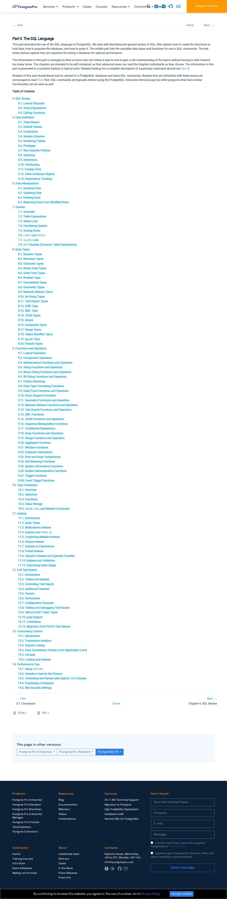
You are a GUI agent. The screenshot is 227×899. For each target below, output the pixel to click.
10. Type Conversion (25, 485)
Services (49, 6)
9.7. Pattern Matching (31, 381)
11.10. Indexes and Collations (36, 560)
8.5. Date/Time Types (31, 273)
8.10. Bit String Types (31, 296)
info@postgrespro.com (119, 862)
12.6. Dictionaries (29, 598)
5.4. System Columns (31, 136)
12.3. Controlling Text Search (36, 584)
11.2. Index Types (29, 523)
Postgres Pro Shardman (27, 809)
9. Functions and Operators (29, 348)
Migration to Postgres (118, 805)
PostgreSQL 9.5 (108, 751)
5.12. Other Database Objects (36, 174)
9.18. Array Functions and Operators (40, 433)
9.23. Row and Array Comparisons (39, 457)
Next (207, 25)
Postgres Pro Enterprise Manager (27, 816)
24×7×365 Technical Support (122, 800)
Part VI (185, 68)
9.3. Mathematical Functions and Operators (45, 362)
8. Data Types (21, 249)
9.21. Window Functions (33, 447)
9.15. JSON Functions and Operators (41, 419)
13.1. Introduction (29, 636)
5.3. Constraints (28, 131)
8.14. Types (29, 315)
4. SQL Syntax (21, 98)
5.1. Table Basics (28, 122)
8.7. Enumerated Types (32, 282)
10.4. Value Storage (30, 504)
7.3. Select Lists (28, 221)
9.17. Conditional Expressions (36, 428)
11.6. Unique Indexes (31, 541)
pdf (44, 713)
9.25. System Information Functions (40, 466)
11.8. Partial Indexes (30, 551)
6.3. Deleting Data (29, 197)
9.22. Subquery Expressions (35, 452)
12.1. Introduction (29, 574)
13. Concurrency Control (27, 631)
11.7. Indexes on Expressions (36, 546)
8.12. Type (28, 306)
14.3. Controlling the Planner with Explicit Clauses (52, 678)
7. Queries (18, 207)
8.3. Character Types (31, 263)
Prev (20, 25)
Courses (101, 6)
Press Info (65, 877)
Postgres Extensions (25, 832)
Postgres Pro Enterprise (36, 751)
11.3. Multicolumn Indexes (34, 527)
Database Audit (114, 814)
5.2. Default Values (30, 126)
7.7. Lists (28, 240)
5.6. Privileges (26, 145)
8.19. (29, 339)
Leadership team (69, 854)
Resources (120, 6)
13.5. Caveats (26, 654)
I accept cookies (181, 894)
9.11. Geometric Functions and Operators (43, 400)
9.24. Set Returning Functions (36, 461)
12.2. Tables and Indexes (33, 579)
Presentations (67, 819)
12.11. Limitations (29, 621)
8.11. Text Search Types (33, 301)
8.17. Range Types (29, 329)
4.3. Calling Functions (31, 112)
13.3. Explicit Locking (31, 645)
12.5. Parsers (26, 593)
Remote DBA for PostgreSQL (122, 819)
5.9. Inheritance (27, 159)
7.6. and (31, 235)
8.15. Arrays (25, 320)
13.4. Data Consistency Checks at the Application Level (52, 650)
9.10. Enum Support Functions (37, 395)
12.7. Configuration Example (36, 603)
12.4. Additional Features (33, 589)
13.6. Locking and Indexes (34, 659)
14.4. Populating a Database (36, 683)
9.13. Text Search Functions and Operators (44, 409)
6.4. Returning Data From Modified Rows (43, 202)
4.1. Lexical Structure (31, 103)
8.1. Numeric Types (30, 254)
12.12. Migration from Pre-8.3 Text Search (44, 626)
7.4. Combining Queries (32, 226)
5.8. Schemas (26, 155)
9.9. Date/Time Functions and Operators (43, 391)
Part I (40, 80)
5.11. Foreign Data (29, 169)
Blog (61, 800)
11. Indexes (19, 513)
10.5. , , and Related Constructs (43, 508)
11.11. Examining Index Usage (37, 565)
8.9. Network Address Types (35, 292)
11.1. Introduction (29, 518)
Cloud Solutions (21, 827)
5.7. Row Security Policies (34, 150)
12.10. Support (30, 617)
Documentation (68, 805)
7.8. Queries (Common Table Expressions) (47, 244)
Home (190, 25)
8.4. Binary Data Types (32, 268)
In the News (66, 868)
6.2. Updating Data (29, 192)
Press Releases (68, 873)
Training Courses (22, 859)
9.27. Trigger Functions (32, 475)
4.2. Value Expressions (32, 108)
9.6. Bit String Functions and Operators (42, 376)
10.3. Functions (27, 499)
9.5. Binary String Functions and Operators (44, 372)
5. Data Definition (23, 117)
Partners (64, 859)
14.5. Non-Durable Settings (35, 687)
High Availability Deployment (121, 809)
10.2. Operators (27, 494)
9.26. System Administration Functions (42, 471)
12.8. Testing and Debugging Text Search (44, 607)
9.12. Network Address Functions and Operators (48, 405)
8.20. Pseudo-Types (30, 343)
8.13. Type (28, 310)
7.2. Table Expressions (32, 216)
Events (16, 854)
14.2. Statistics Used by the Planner (40, 673)
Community (142, 6)
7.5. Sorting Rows (29, 230)
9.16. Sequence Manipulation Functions (43, 424)
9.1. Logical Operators (32, 353)
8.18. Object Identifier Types (35, 334)
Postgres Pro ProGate (25, 822)
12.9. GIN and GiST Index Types (38, 612)
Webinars (64, 809)
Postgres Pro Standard (75, 751)
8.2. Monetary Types (30, 259)
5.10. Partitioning (29, 164)
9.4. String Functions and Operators (40, 367)
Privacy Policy (176, 846)
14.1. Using (30, 669)
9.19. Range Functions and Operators (41, 438)
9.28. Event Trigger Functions (36, 480)
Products (69, 6)
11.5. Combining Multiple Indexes (39, 537)
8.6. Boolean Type (29, 277)
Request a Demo (206, 6)
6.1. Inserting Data (29, 188)
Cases (87, 6)
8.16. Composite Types (32, 325)
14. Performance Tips (25, 664)
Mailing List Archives (24, 873)
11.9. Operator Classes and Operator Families (46, 556)
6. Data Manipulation (25, 183)
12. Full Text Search (24, 570)
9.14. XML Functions (31, 414)
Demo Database (22, 868)
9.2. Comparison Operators (35, 358)
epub (21, 713)
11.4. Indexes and (35, 532)
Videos (63, 814)
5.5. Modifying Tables (31, 141)
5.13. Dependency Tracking (35, 178)
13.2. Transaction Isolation (34, 640)
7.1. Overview (26, 211)
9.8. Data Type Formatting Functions (41, 386)
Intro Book (18, 863)
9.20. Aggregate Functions (34, 442)
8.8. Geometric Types (31, 287)
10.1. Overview (27, 490)
